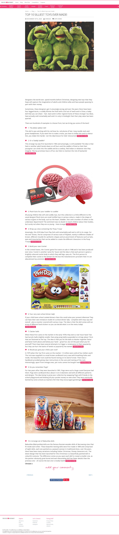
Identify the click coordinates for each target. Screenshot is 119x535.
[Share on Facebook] (56, 480)
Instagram (35, 524)
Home (16, 2)
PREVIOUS (30, 475)
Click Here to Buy (82, 136)
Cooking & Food (60, 6)
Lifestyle (33, 6)
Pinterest (35, 522)
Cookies (49, 522)
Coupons (43, 2)
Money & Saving (52, 6)
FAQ (20, 522)
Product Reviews (40, 6)
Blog (21, 2)
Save (67, 480)
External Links (50, 524)
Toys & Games (19, 6)
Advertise (21, 526)
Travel (46, 6)
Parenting (4, 6)
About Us (21, 521)
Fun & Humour (27, 6)
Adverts (48, 526)
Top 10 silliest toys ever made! (45, 11)
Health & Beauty (11, 6)
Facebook (35, 521)
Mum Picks (27, 2)
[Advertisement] (59, 85)
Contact (21, 524)
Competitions (35, 2)
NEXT (90, 475)
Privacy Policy (50, 521)
